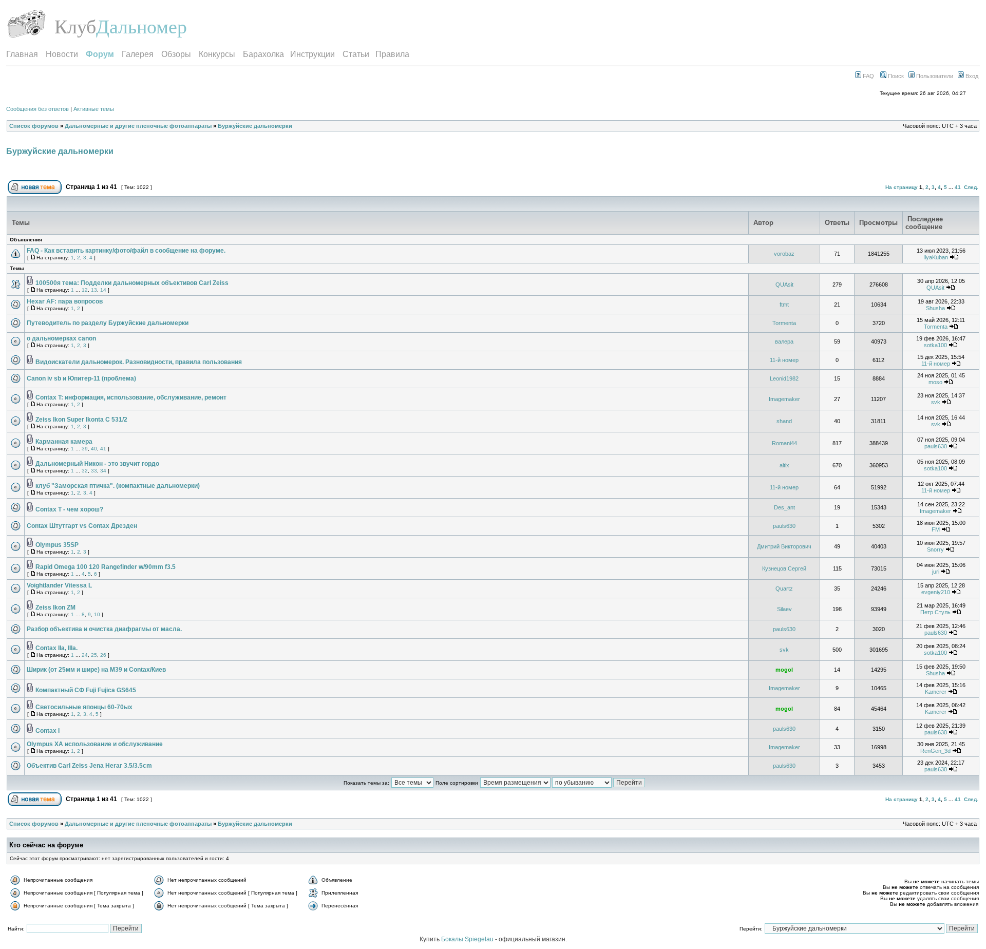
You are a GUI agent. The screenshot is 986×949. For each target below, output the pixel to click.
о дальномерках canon (61, 338)
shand (784, 421)
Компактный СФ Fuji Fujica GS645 (85, 690)
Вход (971, 76)
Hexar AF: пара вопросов (65, 301)
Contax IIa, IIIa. (56, 648)
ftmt (784, 304)
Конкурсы (217, 54)
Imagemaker (784, 399)
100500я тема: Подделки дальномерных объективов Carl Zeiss (132, 283)
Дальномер (141, 26)
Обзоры (176, 54)
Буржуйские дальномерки (255, 126)
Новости (62, 54)
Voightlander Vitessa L (59, 585)
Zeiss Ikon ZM (55, 607)
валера (784, 341)
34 (103, 470)
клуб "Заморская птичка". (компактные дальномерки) (117, 485)
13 (94, 290)
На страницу (901, 187)
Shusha (935, 308)
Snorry (935, 549)
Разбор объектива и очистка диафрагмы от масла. (104, 629)
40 (94, 448)
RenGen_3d (935, 751)
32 (85, 470)
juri (935, 571)
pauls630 (935, 446)
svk (935, 402)
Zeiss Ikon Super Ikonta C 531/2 (81, 419)
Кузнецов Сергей (784, 568)
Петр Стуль (935, 612)
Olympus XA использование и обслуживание (95, 744)
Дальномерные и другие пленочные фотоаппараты (138, 126)
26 (103, 655)
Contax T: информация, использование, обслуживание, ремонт (130, 397)
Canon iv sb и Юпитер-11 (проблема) (81, 378)
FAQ (867, 76)
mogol (784, 670)
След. (971, 187)
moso (935, 382)
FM (936, 529)
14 (103, 290)
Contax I (47, 730)
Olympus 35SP (57, 544)
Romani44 (784, 443)
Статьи (356, 54)
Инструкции (312, 54)
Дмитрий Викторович (784, 546)
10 (97, 614)
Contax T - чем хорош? (69, 509)
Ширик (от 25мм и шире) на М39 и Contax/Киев (96, 669)
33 (94, 470)
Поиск (895, 76)
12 (85, 290)
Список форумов (34, 126)
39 (85, 448)
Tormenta (784, 323)
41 (958, 187)
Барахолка (263, 54)
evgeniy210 (935, 592)
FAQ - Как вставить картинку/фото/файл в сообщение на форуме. (126, 250)
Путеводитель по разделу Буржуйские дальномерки (107, 323)
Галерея (138, 54)
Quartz (784, 588)
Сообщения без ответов (37, 109)
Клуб (75, 26)
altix (784, 465)
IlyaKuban (935, 257)
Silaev (784, 609)
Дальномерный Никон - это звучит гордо (97, 463)
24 (85, 655)
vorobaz (784, 254)
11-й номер (784, 360)
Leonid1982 (784, 378)
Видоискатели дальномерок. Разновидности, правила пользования (138, 362)
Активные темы (93, 109)
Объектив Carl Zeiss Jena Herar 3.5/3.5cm (89, 765)
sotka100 (935, 345)
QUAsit (784, 284)
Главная (22, 54)
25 (94, 655)
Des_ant (784, 507)
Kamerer (935, 692)
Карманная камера (63, 441)
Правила (392, 54)
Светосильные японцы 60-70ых (83, 707)
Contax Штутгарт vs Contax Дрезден (82, 525)
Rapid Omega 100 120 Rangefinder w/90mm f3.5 (105, 567)
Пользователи (934, 76)
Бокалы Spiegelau (468, 939)
